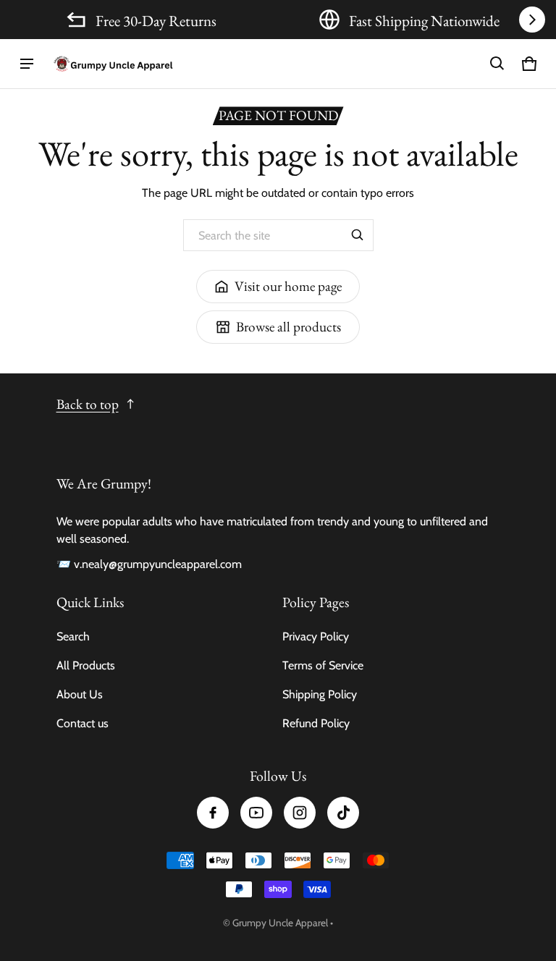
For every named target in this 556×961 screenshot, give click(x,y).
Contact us (82, 723)
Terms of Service (322, 665)
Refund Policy (316, 723)
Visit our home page (288, 286)
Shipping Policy (319, 694)
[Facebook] (213, 813)
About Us (79, 694)
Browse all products (288, 327)
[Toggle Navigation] (27, 64)
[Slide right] (532, 20)
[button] (497, 64)
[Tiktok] (343, 813)
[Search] (358, 235)
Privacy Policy (315, 636)
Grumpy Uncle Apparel (280, 922)
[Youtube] (256, 813)
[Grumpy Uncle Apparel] (112, 64)
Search (73, 636)
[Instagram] (300, 813)
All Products (85, 665)
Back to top (87, 404)
